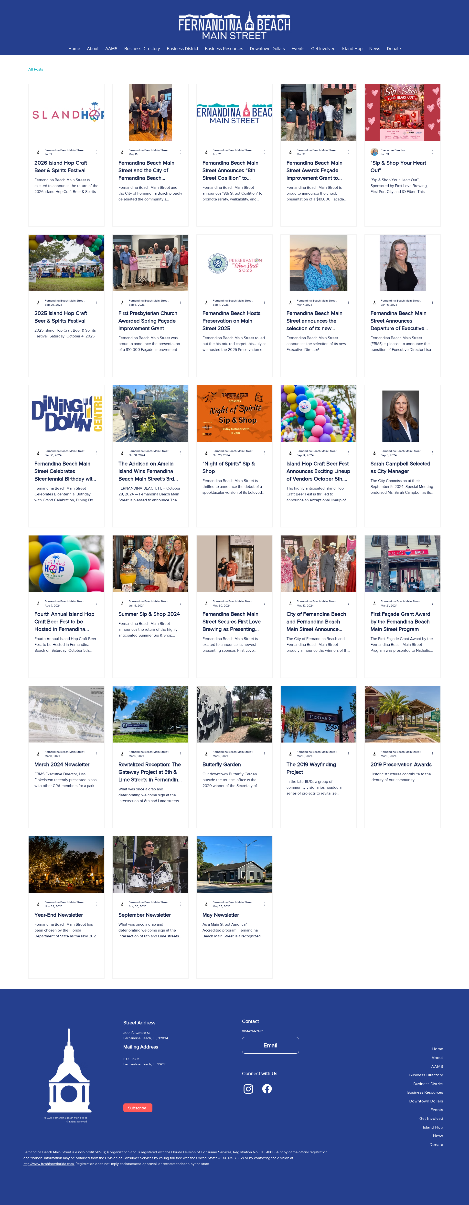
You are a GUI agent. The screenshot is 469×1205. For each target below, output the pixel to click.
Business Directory (426, 1074)
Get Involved (431, 1118)
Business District (428, 1083)
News (438, 1135)
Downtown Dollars (426, 1101)
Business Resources (425, 1092)
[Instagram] (248, 1088)
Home (437, 1048)
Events (436, 1109)
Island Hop (433, 1127)
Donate (436, 1144)
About (437, 1057)
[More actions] (98, 152)
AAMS (437, 1066)
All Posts (35, 69)
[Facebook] (267, 1088)
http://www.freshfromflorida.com (48, 1164)
